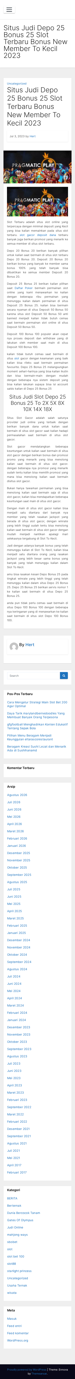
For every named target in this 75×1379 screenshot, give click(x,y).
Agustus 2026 (17, 795)
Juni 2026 (14, 809)
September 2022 (19, 1107)
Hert (33, 136)
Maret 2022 (15, 1114)
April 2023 (14, 1085)
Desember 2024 (18, 940)
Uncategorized (17, 83)
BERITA (12, 1198)
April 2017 (14, 1165)
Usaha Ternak (17, 1285)
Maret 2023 (15, 1092)
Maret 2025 (15, 918)
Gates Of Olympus (20, 1220)
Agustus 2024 (17, 969)
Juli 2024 (13, 976)
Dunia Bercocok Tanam (23, 1213)
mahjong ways (17, 1234)
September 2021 (19, 1136)
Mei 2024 (14, 991)
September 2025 (19, 875)
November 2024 (19, 947)
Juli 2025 (13, 889)
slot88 (11, 1263)
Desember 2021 (18, 1129)
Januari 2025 (16, 933)
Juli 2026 (13, 802)
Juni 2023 (14, 1071)
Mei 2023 (14, 1078)
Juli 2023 (13, 1063)
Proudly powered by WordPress (27, 1369)
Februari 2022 (17, 1121)
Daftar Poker (24, 288)
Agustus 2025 (17, 882)
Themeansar (39, 1373)
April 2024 (14, 998)
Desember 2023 (18, 1027)
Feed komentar (18, 1333)
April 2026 (14, 824)
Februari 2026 (17, 838)
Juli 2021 (13, 1150)
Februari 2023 (17, 1100)
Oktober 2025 (17, 867)
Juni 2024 (14, 983)
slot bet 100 (15, 1256)
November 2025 (18, 860)
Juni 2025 (14, 896)
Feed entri (14, 1326)
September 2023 (19, 1049)
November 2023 (19, 1034)
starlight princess (19, 1271)
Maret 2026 (15, 831)
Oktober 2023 (17, 1041)
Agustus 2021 (17, 1143)
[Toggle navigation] (9, 9)
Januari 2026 (16, 845)
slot (16, 358)
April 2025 (14, 911)
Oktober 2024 (17, 954)
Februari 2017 (17, 1172)
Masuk (12, 1318)
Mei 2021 (13, 1158)
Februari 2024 (17, 1012)
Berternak (14, 1205)
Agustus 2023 (17, 1056)
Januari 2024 (16, 1020)
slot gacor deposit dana (38, 235)
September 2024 (19, 962)
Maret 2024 (15, 1005)
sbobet (12, 1242)
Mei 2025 (14, 904)
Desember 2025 (18, 853)
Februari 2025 (17, 925)
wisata (12, 1292)
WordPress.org (17, 1340)
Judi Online (15, 1227)
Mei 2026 (14, 816)
